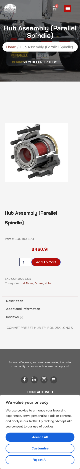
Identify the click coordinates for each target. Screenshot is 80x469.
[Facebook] (24, 379)
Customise (40, 448)
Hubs (47, 283)
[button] (67, 8)
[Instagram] (44, 379)
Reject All (40, 460)
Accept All (40, 437)
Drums (39, 283)
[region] (40, 432)
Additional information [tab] (23, 309)
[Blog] (53, 379)
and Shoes (26, 283)
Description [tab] (14, 301)
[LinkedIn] (34, 379)
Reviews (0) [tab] (15, 317)
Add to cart (46, 262)
